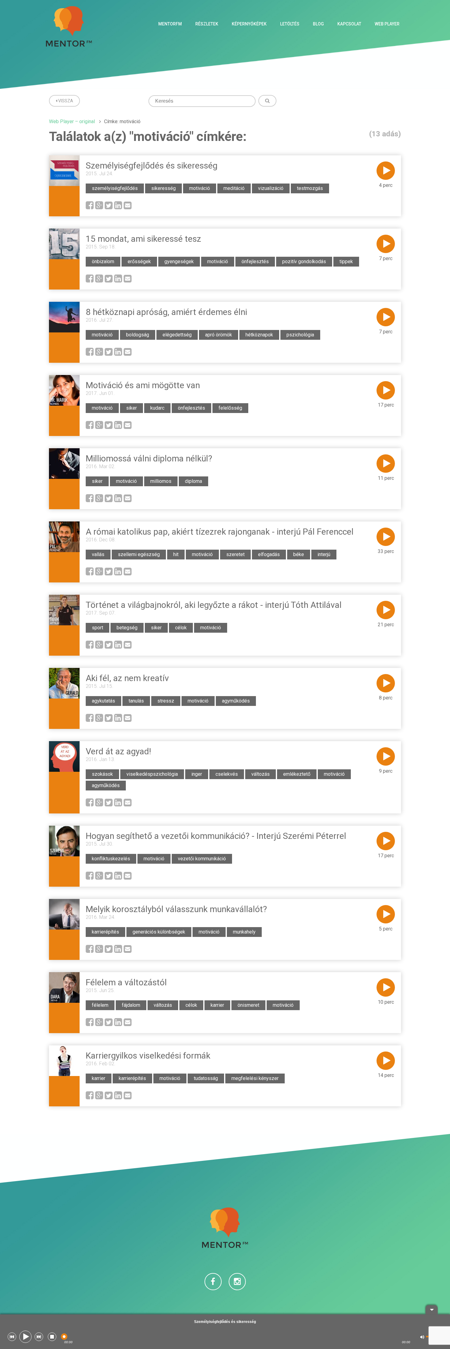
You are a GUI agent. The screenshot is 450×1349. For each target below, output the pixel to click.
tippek (346, 261)
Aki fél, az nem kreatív (127, 678)
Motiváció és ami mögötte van (143, 385)
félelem (100, 1005)
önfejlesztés (255, 261)
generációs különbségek (159, 932)
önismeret (248, 1005)
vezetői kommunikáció (202, 859)
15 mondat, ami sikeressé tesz (143, 239)
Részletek (206, 23)
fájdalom (131, 1005)
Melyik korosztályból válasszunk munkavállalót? (176, 909)
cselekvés (227, 774)
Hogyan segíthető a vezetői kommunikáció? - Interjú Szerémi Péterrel (216, 836)
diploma (193, 481)
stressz (165, 701)
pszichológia (300, 335)
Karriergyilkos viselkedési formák (148, 1056)
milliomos (160, 481)
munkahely (244, 932)
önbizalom (103, 261)
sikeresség (163, 188)
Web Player (387, 23)
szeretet (235, 554)
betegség (127, 628)
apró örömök (218, 335)
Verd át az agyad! (118, 751)
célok (181, 628)
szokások (102, 774)
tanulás (136, 701)
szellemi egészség (139, 554)
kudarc (157, 408)
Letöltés (289, 23)
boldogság (137, 335)
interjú (323, 554)
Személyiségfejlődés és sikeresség (151, 166)
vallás (98, 554)
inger (196, 774)
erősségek (139, 261)
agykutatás (103, 701)
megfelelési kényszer (255, 1078)
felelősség (230, 408)
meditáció (234, 188)
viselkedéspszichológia (152, 774)
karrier (217, 1005)
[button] (12, 1336)
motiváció (199, 188)
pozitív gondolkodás (304, 261)
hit (175, 554)
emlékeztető (296, 774)
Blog (318, 23)
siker (131, 408)
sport (97, 628)
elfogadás (269, 554)
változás (260, 774)
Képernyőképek (249, 23)
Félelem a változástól (126, 982)
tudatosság (206, 1078)
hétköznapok (259, 335)
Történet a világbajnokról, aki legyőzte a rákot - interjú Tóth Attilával (214, 605)
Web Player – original (72, 121)
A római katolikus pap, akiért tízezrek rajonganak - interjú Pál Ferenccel (220, 532)
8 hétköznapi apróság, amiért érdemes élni (166, 312)
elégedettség (177, 335)
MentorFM (170, 23)
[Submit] (267, 101)
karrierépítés (105, 932)
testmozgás (310, 188)
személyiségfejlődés (115, 188)
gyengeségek (179, 261)
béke (298, 554)
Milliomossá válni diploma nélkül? (149, 458)
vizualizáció (270, 188)
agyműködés (236, 701)
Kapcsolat (349, 23)
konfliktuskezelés (111, 859)
